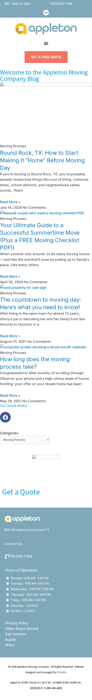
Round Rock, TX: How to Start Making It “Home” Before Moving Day (42, 160)
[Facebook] (46, 12)
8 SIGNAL (62, 672)
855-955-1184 (20, 556)
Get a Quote (21, 492)
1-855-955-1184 (60, 4)
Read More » (10, 202)
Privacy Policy (16, 623)
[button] (46, 43)
